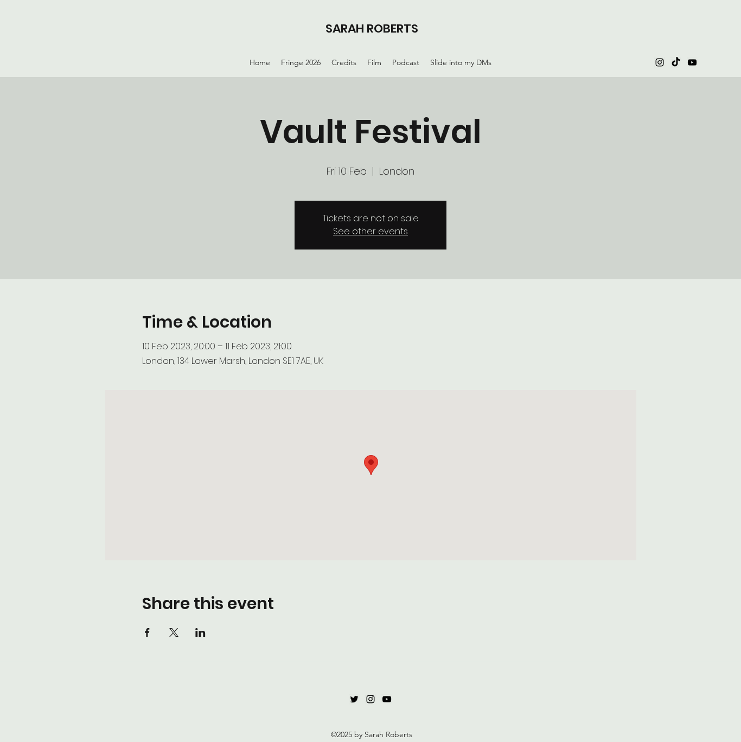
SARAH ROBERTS (371, 28)
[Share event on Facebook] (147, 632)
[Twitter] (354, 699)
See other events (370, 231)
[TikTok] (675, 62)
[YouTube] (692, 62)
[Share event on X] (174, 632)
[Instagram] (659, 62)
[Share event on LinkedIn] (200, 632)
